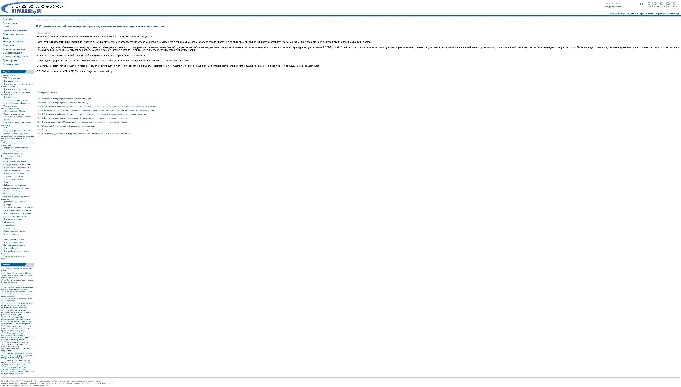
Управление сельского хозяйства (17, 117)
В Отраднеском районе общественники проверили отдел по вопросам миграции (76, 130)
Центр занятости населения (15, 89)
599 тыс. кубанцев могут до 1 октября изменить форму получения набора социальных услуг (16, 355)
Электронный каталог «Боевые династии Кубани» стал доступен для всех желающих (17, 294)
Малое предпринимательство (15, 100)
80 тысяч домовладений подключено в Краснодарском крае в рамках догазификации (16, 312)
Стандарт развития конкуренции (17, 164)
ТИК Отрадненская (11, 78)
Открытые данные (628, 13)
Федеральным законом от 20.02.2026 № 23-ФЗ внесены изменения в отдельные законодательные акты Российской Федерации (15, 346)
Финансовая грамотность (14, 179)
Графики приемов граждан (14, 242)
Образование (8, 222)
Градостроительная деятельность (17, 167)
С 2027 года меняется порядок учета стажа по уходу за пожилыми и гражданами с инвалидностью (17, 287)
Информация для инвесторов (15, 148)
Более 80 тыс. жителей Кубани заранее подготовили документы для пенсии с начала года (16, 275)
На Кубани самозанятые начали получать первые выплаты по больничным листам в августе (17, 305)
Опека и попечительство (13, 114)
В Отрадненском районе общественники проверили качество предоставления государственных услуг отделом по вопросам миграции (99, 106)
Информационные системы (14, 185)
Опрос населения (646, 13)
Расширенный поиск (612, 6)
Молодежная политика (13, 176)
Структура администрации (14, 216)
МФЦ (5, 128)
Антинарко (8, 159)
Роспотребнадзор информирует (17, 103)
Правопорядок (10, 60)
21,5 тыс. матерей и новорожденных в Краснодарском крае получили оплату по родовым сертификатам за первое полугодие (16, 320)
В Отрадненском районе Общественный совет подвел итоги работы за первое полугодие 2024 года (84, 122)
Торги (6, 38)
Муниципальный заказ (14, 41)
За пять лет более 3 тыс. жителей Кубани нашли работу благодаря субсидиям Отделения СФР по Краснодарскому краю (17, 370)
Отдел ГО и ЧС (9, 97)
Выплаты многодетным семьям (16, 151)
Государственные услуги (13, 239)
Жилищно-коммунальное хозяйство (18, 207)
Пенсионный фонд (11, 81)
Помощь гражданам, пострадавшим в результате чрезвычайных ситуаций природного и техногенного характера (17, 336)
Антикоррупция (11, 64)
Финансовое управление (13, 173)
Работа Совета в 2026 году (14, 111)
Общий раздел (9, 75)
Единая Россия (9, 225)
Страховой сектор (11, 234)
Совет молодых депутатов (14, 161)
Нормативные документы (15, 30)
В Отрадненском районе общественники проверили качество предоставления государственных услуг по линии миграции (94, 114)
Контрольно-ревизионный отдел (17, 130)
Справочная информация (15, 56)
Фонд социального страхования (17, 213)
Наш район (8, 19)
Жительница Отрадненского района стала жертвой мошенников (69, 126)
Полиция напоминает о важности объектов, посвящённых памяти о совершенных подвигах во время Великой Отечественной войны (98, 110)
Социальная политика (14, 49)
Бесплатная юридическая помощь (17, 170)
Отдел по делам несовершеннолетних (10, 107)
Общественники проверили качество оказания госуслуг (65, 102)
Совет (6, 27)
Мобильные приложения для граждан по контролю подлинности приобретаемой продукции (16, 328)
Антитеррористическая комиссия (17, 210)
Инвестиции (9, 45)
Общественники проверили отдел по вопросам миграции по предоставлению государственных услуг (85, 118)
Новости (49, 20)
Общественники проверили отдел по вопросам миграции (66, 99)
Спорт (6, 182)
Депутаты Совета (10, 248)
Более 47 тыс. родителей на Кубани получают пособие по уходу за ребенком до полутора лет (16, 362)
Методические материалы (14, 231)
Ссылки (614, 13)
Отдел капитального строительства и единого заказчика (17, 85)
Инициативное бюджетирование (17, 191)
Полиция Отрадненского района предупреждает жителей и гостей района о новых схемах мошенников (86, 134)
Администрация (11, 23)
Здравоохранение (10, 228)
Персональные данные (12, 219)
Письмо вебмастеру (41, 385)
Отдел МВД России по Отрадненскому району (12, 154)
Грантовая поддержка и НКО (15, 202)
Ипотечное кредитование (14, 245)
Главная (40, 20)
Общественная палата (12, 194)
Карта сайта (6, 385)
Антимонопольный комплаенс (16, 188)
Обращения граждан (13, 34)
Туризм (6, 120)
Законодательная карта (21, 385)
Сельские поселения (12, 53)
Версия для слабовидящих (668, 13)
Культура (7, 205)
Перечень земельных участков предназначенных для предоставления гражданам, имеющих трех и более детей (17, 136)
